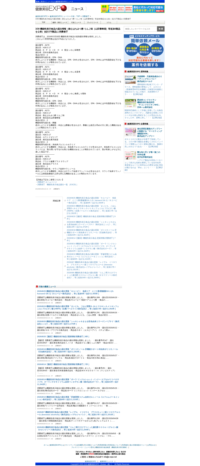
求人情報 (87, 445)
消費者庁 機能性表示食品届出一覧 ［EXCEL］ (57, 184)
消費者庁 (56, 189)
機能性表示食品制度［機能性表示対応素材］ (111, 447)
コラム (108, 22)
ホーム (46, 445)
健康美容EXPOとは (57, 445)
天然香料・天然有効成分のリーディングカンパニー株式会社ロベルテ (149, 78)
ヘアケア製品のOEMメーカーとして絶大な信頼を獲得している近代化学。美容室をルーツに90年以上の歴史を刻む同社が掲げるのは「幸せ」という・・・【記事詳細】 (144, 165)
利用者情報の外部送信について (109, 445)
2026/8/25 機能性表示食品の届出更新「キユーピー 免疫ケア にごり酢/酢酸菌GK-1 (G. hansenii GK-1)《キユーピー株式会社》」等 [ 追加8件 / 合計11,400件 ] (92, 200)
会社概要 (79, 445)
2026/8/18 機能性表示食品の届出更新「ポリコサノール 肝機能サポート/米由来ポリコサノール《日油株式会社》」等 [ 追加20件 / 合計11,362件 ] (92, 232)
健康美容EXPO (90, 461)
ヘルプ (94, 445)
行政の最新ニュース (47, 286)
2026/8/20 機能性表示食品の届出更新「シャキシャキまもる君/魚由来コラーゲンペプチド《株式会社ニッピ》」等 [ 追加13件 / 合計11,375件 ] (91, 224)
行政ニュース (76, 22)
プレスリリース (92, 22)
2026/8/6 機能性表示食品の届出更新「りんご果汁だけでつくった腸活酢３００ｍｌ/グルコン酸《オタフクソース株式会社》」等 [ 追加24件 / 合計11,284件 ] (92, 275)
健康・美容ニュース (60, 22)
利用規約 (125, 445)
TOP (43, 22)
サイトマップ (70, 445)
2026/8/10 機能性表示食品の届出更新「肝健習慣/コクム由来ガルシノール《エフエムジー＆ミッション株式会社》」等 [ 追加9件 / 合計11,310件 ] (92, 256)
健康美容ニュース (106, 461)
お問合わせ (151, 445)
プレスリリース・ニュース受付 (82, 447)
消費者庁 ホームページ (47, 182)
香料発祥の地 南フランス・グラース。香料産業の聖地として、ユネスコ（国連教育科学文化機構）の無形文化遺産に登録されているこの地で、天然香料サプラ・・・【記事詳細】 (144, 89)
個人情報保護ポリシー (138, 445)
